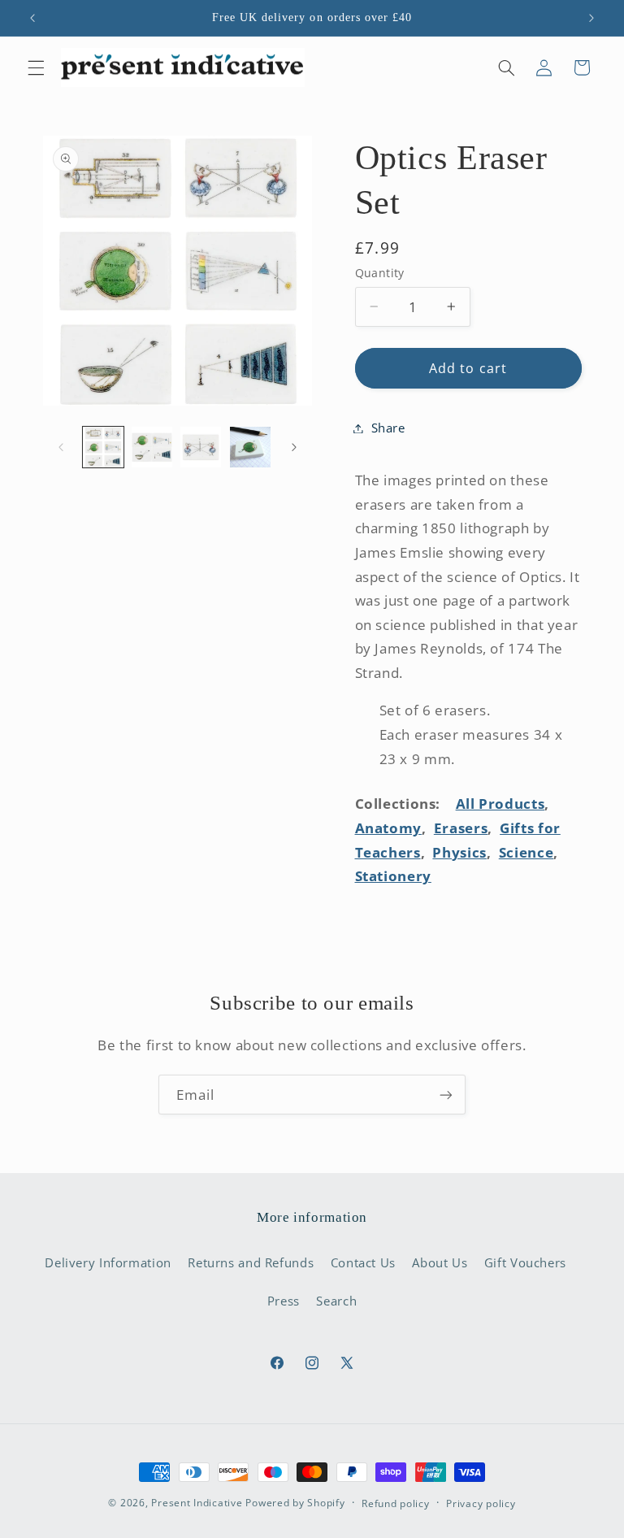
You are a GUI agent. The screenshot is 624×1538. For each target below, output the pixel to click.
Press (283, 1301)
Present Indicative (196, 1503)
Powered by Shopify (294, 1503)
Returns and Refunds (251, 1262)
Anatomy (388, 828)
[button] (35, 67)
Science (526, 852)
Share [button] (388, 427)
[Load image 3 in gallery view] (200, 447)
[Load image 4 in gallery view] (250, 447)
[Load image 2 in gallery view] (152, 447)
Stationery (393, 876)
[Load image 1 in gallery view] (103, 447)
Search (336, 1301)
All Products (500, 803)
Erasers (461, 828)
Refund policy (396, 1503)
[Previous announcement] (32, 18)
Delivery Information (108, 1262)
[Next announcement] (591, 18)
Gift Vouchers (525, 1262)
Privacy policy (480, 1503)
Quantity (380, 272)
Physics (459, 852)
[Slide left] (61, 447)
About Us (439, 1262)
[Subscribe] (446, 1094)
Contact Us (363, 1262)
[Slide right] (294, 447)
